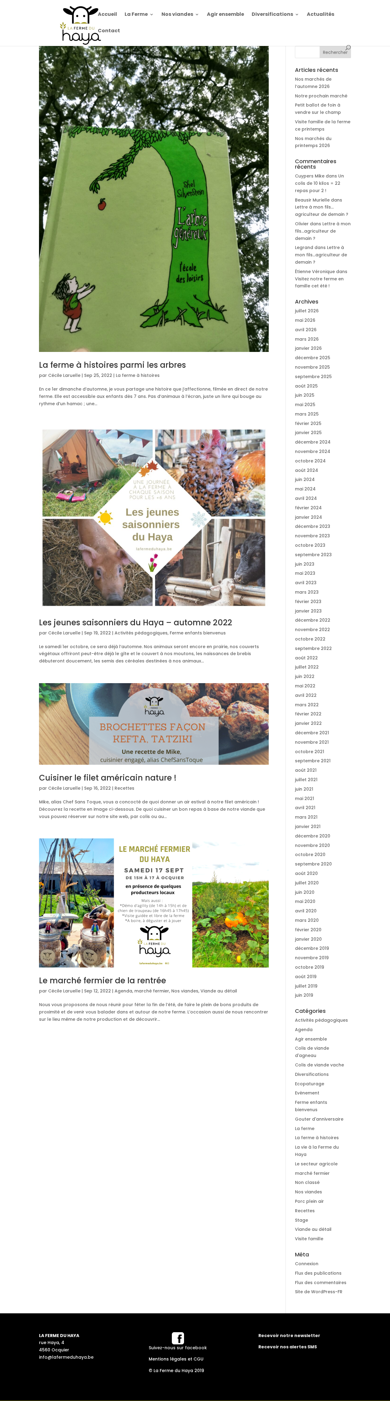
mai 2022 (305, 686)
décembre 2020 (312, 836)
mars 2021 (306, 817)
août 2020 (306, 873)
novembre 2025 (312, 367)
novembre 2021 (312, 742)
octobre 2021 (309, 752)
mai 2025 (305, 405)
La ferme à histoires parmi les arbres (112, 365)
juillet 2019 (306, 986)
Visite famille (309, 1239)
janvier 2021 (308, 826)
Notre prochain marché (321, 96)
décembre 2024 (313, 442)
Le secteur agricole (316, 1164)
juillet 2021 (306, 780)
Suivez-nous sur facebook (178, 1348)
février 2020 (308, 930)
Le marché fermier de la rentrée (102, 980)
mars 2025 (307, 414)
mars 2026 (307, 339)
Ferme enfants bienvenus (198, 633)
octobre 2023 (310, 545)
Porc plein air (309, 1201)
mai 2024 (305, 489)
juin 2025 (304, 395)
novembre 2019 (312, 958)
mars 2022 (307, 705)
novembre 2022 (312, 630)
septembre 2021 (313, 761)
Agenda (123, 991)
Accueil (107, 15)
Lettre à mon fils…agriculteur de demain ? (323, 231)
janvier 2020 (308, 939)
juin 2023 (304, 564)
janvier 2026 (308, 348)
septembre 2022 (313, 648)
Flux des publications (318, 1273)
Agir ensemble (225, 15)
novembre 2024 (312, 451)
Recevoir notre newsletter (289, 1336)
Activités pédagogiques (141, 633)
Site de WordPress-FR (318, 1292)
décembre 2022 (312, 620)
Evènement (307, 1093)
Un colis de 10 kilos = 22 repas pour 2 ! (319, 183)
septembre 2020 (313, 864)
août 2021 (306, 770)
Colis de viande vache (319, 1065)
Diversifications (272, 15)
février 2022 (308, 714)
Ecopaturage (309, 1084)
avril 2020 (306, 911)
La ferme (304, 1128)
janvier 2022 (308, 723)
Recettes (124, 788)
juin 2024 (305, 479)
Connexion (306, 1264)
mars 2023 (307, 592)
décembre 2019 (312, 948)
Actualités (320, 15)
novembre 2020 (312, 845)
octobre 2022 (310, 639)
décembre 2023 (312, 526)
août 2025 (306, 386)
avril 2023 (306, 583)
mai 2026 (305, 320)
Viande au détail (218, 991)
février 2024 (308, 508)
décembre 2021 (312, 733)
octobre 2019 (309, 967)
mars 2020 (307, 920)
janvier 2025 (308, 433)
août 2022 (306, 658)
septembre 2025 (313, 377)
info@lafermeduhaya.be (66, 1357)
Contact (109, 31)
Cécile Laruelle (64, 375)
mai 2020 (305, 901)
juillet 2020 (307, 883)
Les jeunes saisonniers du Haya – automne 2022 (135, 622)
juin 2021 (304, 789)
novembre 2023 (312, 536)
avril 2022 (306, 695)
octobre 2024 (310, 461)
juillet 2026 (307, 311)
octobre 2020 (310, 854)
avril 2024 (306, 498)
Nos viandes (177, 15)
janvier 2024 (308, 517)
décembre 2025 (312, 358)
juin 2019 (304, 995)
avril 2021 (305, 808)
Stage (301, 1220)
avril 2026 (306, 330)
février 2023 (308, 602)
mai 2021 (304, 798)
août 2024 (306, 470)
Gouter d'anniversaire (319, 1119)
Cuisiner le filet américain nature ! (107, 777)
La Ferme (136, 15)
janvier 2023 (308, 611)
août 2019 (306, 977)
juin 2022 (304, 676)
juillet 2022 (307, 667)
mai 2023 (305, 573)
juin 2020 (304, 892)
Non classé (307, 1182)
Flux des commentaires (320, 1283)
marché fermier (151, 991)
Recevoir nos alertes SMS (287, 1347)
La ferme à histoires (138, 375)
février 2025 (308, 423)
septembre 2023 (313, 555)
